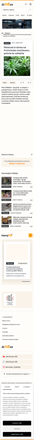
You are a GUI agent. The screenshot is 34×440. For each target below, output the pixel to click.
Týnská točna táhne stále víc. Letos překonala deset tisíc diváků (22, 193)
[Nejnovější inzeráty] (30, 235)
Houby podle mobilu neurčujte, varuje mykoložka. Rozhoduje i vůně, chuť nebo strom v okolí (22, 180)
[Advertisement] (17, 132)
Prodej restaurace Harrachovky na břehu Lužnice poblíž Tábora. (14, 269)
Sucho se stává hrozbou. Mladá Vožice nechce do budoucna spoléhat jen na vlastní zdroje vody (22, 207)
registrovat (20, 163)
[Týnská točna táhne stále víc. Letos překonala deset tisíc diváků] (7, 194)
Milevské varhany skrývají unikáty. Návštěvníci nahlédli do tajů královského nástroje (22, 220)
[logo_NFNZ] (10, 300)
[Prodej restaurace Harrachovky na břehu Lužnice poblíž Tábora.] (17, 252)
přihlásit (12, 163)
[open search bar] (26, 4)
